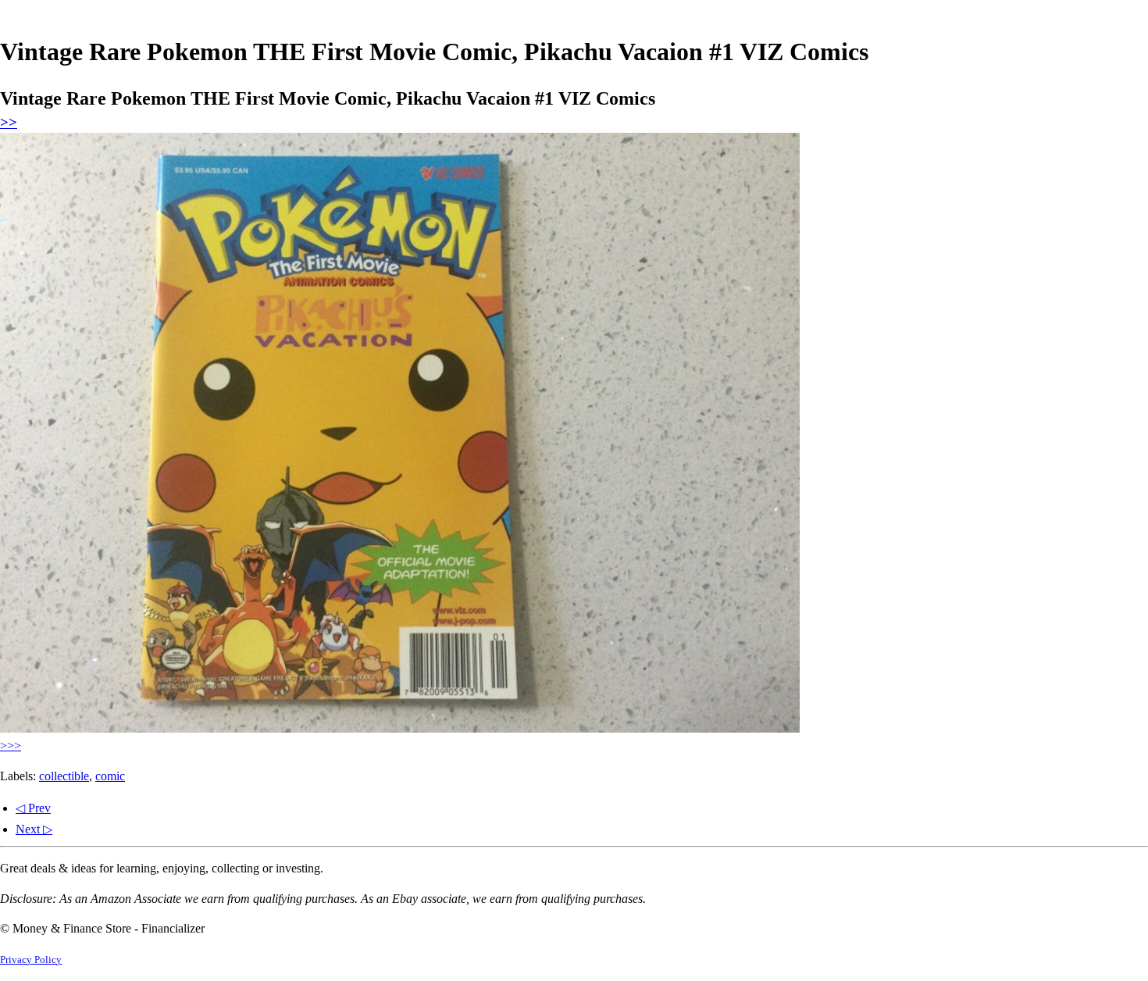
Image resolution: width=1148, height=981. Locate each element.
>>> (10, 745)
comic (110, 776)
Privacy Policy (31, 959)
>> (8, 122)
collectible (64, 776)
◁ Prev (33, 808)
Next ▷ (34, 829)
